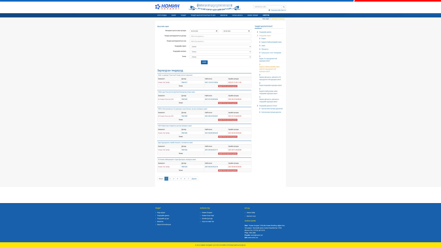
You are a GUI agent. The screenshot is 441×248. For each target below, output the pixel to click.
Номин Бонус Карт (208, 215)
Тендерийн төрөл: (180, 46)
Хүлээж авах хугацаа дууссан (271, 112)
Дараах (194, 179)
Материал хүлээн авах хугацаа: (175, 30)
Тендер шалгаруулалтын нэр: (176, 41)
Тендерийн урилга (265, 32)
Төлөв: (184, 56)
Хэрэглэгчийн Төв (208, 221)
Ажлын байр (251, 212)
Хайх (204, 62)
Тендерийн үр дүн (163, 218)
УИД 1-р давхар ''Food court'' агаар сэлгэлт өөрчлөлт (175, 75)
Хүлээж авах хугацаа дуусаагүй (272, 109)
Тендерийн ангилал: (179, 51)
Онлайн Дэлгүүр (207, 218)
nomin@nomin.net (257, 235)
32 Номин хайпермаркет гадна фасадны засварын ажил (177, 159)
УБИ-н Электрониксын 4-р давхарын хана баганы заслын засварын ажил (182, 109)
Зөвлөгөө (160, 221)
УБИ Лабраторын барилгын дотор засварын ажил (175, 126)
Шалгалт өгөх (251, 216)
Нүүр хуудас (265, 19)
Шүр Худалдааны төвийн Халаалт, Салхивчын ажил (175, 143)
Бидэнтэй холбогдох (164, 224)
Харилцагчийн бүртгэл (278, 10)
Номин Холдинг (207, 212)
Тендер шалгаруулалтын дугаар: (175, 36)
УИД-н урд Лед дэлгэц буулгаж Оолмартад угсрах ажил (176, 92)
